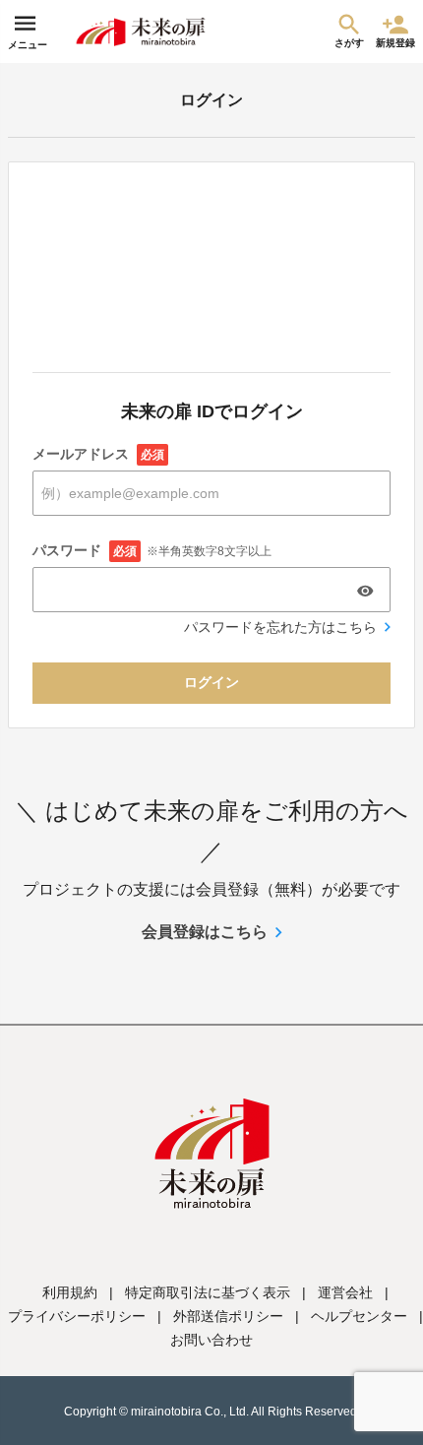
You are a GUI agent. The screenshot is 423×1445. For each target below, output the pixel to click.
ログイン (211, 682)
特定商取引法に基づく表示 (207, 1292)
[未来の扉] (140, 31)
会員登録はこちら (205, 931)
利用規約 (69, 1292)
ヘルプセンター (359, 1316)
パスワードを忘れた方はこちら (280, 627)
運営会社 (345, 1292)
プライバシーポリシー (77, 1316)
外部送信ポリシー (228, 1316)
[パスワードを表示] (365, 590)
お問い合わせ (211, 1340)
